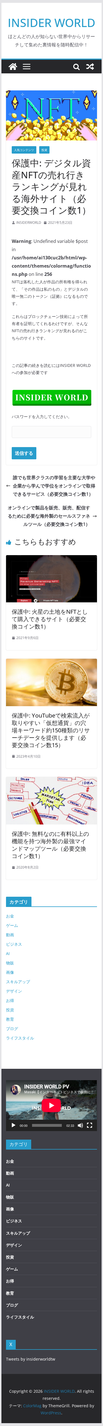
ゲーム (12, 925)
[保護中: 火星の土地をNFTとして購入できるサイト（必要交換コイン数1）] (51, 559)
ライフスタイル (20, 1038)
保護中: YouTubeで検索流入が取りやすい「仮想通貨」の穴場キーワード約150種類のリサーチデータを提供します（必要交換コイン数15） (51, 730)
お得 (10, 1000)
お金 (10, 916)
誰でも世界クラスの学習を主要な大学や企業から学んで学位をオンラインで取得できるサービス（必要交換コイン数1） (54, 485)
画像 (10, 972)
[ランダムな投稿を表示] (90, 66)
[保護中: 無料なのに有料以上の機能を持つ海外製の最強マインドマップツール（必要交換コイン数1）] (51, 781)
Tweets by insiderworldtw (30, 1359)
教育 (10, 1019)
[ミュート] (80, 1125)
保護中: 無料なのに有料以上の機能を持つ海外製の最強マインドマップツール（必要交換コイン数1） (50, 845)
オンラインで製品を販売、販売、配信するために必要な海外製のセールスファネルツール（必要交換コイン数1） (49, 516)
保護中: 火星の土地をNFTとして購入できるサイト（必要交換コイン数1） (50, 619)
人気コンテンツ (24, 150)
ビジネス (14, 944)
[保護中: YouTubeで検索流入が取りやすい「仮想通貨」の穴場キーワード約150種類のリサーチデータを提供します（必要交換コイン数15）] (51, 663)
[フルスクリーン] (89, 1125)
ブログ (12, 1028)
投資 (44, 150)
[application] (51, 1105)
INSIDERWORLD (28, 222)
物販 (10, 963)
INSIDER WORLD (51, 22)
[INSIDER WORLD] (13, 66)
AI (8, 953)
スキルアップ (18, 981)
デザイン (14, 991)
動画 (10, 934)
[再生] (13, 1125)
